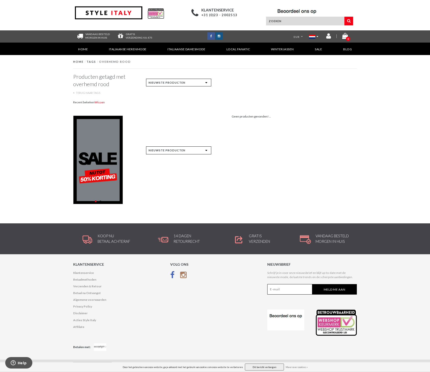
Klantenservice (83, 273)
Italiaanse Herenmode (128, 49)
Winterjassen (282, 49)
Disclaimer (80, 313)
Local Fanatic (238, 49)
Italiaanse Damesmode (186, 49)
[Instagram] (183, 276)
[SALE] (106, 160)
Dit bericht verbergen (264, 367)
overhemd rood (115, 61)
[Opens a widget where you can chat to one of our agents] (18, 363)
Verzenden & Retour (87, 286)
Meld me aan (334, 289)
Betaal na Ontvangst (87, 293)
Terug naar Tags (87, 92)
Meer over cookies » (297, 367)
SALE (318, 49)
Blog (347, 49)
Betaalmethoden (84, 279)
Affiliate (78, 327)
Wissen (100, 102)
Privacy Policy (82, 306)
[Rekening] (328, 37)
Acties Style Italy (84, 320)
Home (83, 49)
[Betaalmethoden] (100, 347)
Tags (91, 61)
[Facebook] (172, 276)
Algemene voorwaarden (89, 300)
